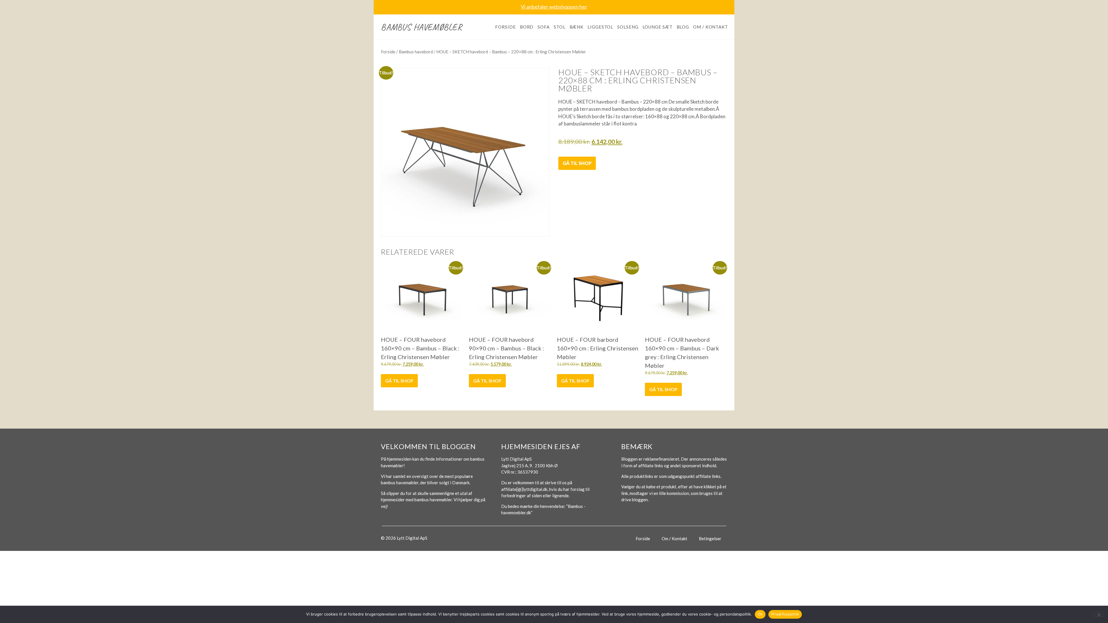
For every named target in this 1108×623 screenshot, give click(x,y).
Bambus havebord (416, 51)
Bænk (577, 26)
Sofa (544, 26)
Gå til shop (577, 163)
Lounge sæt (658, 26)
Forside (505, 26)
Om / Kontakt (674, 538)
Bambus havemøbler (421, 27)
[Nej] (1099, 614)
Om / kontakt (710, 26)
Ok (760, 614)
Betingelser (710, 538)
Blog (683, 26)
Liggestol (600, 26)
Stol (560, 26)
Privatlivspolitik (785, 614)
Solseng (627, 26)
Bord (527, 26)
